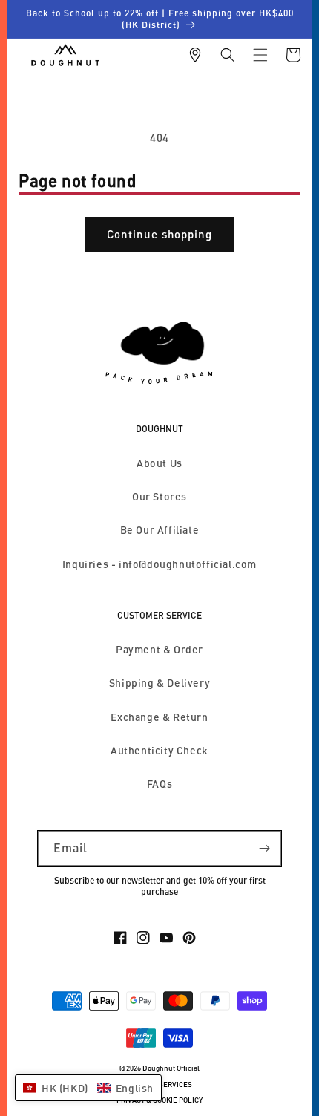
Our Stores (159, 496)
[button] (227, 55)
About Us (159, 463)
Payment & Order (159, 649)
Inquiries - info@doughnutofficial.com (159, 564)
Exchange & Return (159, 717)
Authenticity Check (159, 750)
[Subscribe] (264, 848)
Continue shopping (159, 234)
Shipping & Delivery (159, 682)
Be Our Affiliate (160, 529)
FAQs (159, 783)
